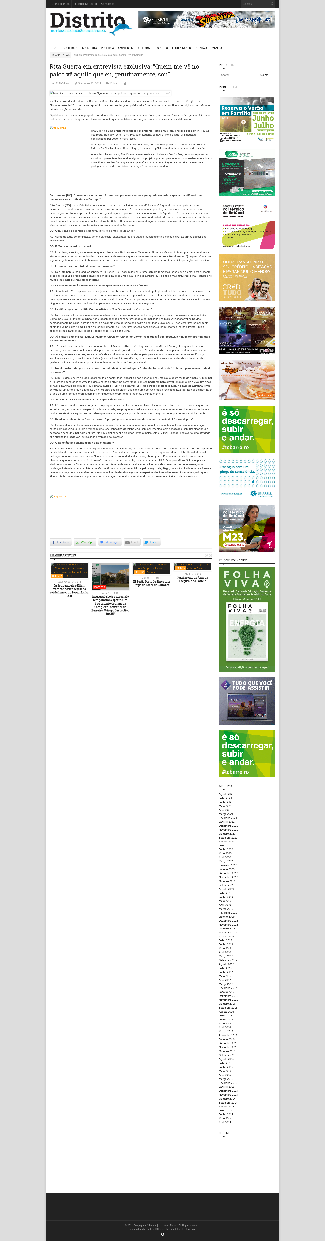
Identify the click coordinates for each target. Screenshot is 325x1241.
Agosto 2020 (226, 841)
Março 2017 (226, 983)
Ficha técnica (61, 3)
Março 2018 (226, 956)
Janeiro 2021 (227, 821)
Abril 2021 (225, 809)
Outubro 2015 (227, 1051)
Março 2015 (226, 1078)
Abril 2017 (225, 979)
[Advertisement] (247, 1162)
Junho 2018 (226, 944)
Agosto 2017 (226, 964)
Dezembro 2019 (228, 873)
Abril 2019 (225, 904)
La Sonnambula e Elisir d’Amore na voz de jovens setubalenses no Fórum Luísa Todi (69, 591)
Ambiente (125, 48)
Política (107, 48)
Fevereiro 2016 (228, 1035)
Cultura (143, 48)
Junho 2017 (226, 972)
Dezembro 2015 (228, 1043)
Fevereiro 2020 (228, 865)
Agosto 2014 (226, 1106)
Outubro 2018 (227, 928)
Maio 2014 (225, 1118)
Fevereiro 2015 (228, 1082)
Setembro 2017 (228, 960)
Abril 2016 (225, 1027)
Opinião (201, 48)
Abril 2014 (225, 1122)
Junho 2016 (226, 1019)
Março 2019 (226, 908)
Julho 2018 (225, 940)
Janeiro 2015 (227, 1086)
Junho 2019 (226, 896)
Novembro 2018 (228, 924)
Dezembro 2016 (228, 995)
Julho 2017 (225, 968)
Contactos (107, 3)
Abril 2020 (225, 857)
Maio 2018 (225, 948)
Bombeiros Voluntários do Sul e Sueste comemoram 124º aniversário (108, 55)
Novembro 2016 (228, 999)
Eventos (216, 48)
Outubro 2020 (227, 833)
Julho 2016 (225, 1015)
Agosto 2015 (226, 1059)
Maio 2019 (225, 900)
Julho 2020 (225, 845)
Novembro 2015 (228, 1047)
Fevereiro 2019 (228, 912)
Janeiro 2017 (227, 991)
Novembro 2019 (228, 877)
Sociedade (70, 48)
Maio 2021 (225, 805)
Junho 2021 (226, 801)
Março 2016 (226, 1031)
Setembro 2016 (228, 1007)
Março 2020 (226, 861)
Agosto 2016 (226, 1011)
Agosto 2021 (226, 794)
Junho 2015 (226, 1066)
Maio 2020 (225, 853)
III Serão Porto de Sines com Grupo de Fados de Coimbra (151, 583)
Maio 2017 (225, 976)
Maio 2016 (225, 1023)
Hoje (55, 48)
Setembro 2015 (228, 1055)
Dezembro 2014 (228, 1090)
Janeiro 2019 (227, 916)
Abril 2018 (225, 952)
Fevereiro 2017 (228, 987)
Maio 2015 (225, 1070)
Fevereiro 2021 (228, 817)
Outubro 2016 (227, 1003)
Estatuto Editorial (85, 3)
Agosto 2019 (226, 888)
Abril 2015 (225, 1074)
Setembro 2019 (228, 885)
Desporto (160, 48)
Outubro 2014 (227, 1098)
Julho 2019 (225, 892)
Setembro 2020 (228, 837)
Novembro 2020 (228, 829)
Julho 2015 (225, 1063)
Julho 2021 (225, 798)
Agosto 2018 (226, 936)
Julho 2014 (225, 1110)
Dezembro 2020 (228, 825)
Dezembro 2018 (228, 920)
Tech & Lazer (181, 48)
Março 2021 (226, 813)
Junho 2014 (226, 1114)
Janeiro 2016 (227, 1039)
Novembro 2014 (228, 1094)
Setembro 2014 (228, 1102)
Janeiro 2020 (227, 869)
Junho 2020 (226, 849)
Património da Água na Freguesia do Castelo (192, 579)
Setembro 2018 (228, 932)
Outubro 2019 (227, 881)
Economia (89, 48)
